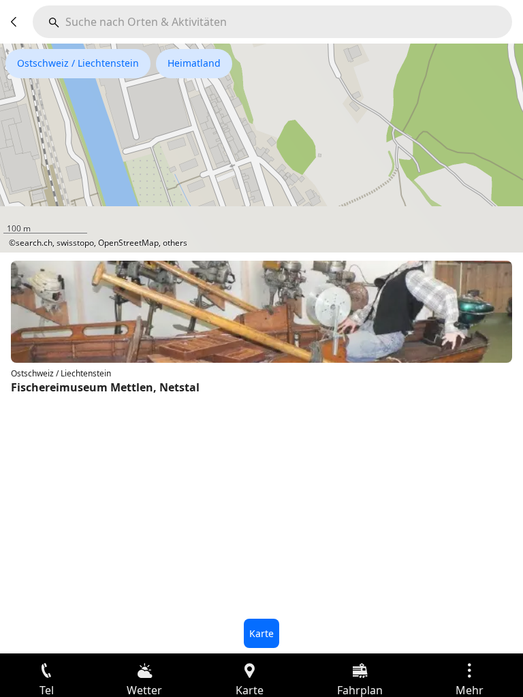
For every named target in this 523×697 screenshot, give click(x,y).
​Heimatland (194, 62)
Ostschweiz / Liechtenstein (78, 62)
